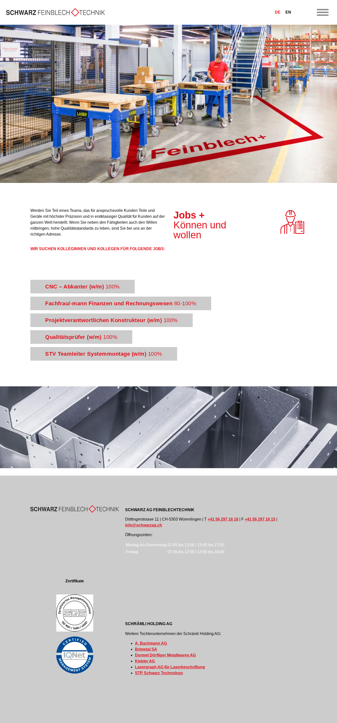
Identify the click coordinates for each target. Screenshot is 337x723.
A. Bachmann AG (151, 643)
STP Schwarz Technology (159, 673)
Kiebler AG (145, 661)
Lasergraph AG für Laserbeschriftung (170, 667)
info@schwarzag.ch (143, 525)
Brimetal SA (146, 649)
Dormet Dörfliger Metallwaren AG (165, 655)
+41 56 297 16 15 (260, 519)
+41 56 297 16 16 (223, 519)
